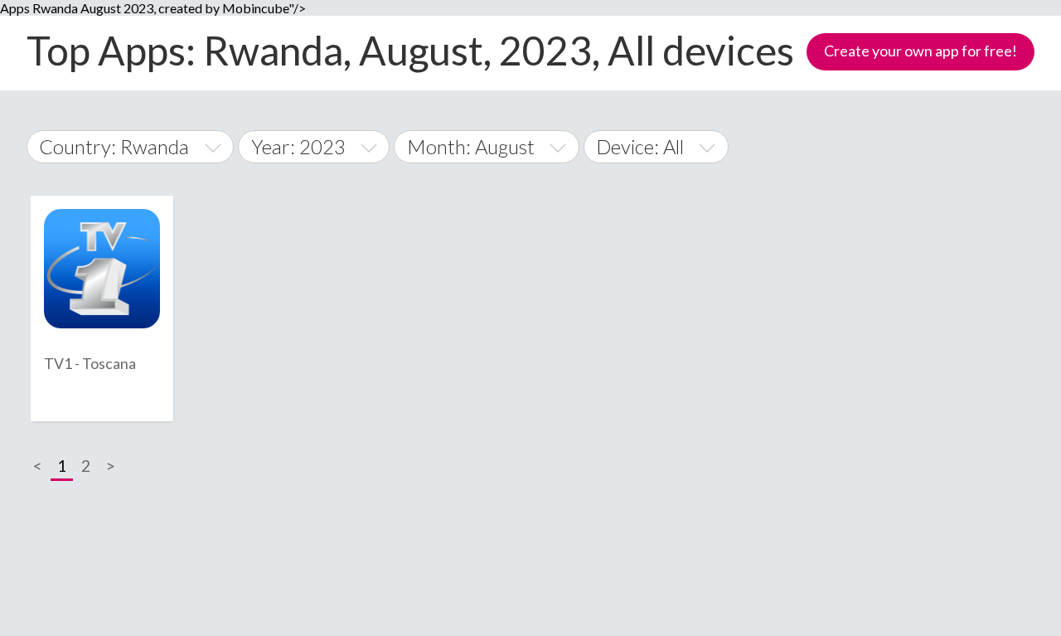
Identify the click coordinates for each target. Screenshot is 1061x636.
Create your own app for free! (920, 50)
